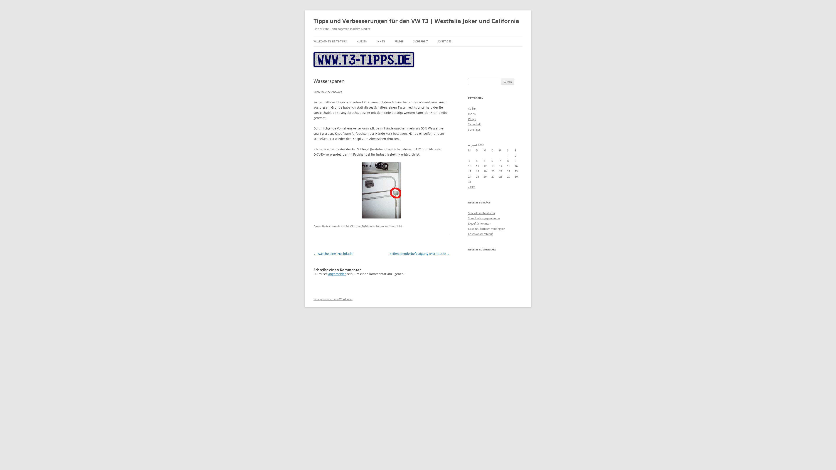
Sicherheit (420, 41)
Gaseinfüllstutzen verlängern (486, 229)
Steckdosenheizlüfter (481, 213)
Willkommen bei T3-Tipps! (330, 41)
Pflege (399, 41)
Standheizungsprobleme (484, 218)
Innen (381, 41)
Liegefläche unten (479, 223)
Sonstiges (444, 41)
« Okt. (471, 187)
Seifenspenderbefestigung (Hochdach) (420, 254)
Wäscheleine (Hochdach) (333, 254)
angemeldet (337, 274)
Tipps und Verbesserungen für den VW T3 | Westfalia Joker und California (416, 21)
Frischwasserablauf (480, 234)
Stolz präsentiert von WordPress (333, 299)
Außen (362, 41)
